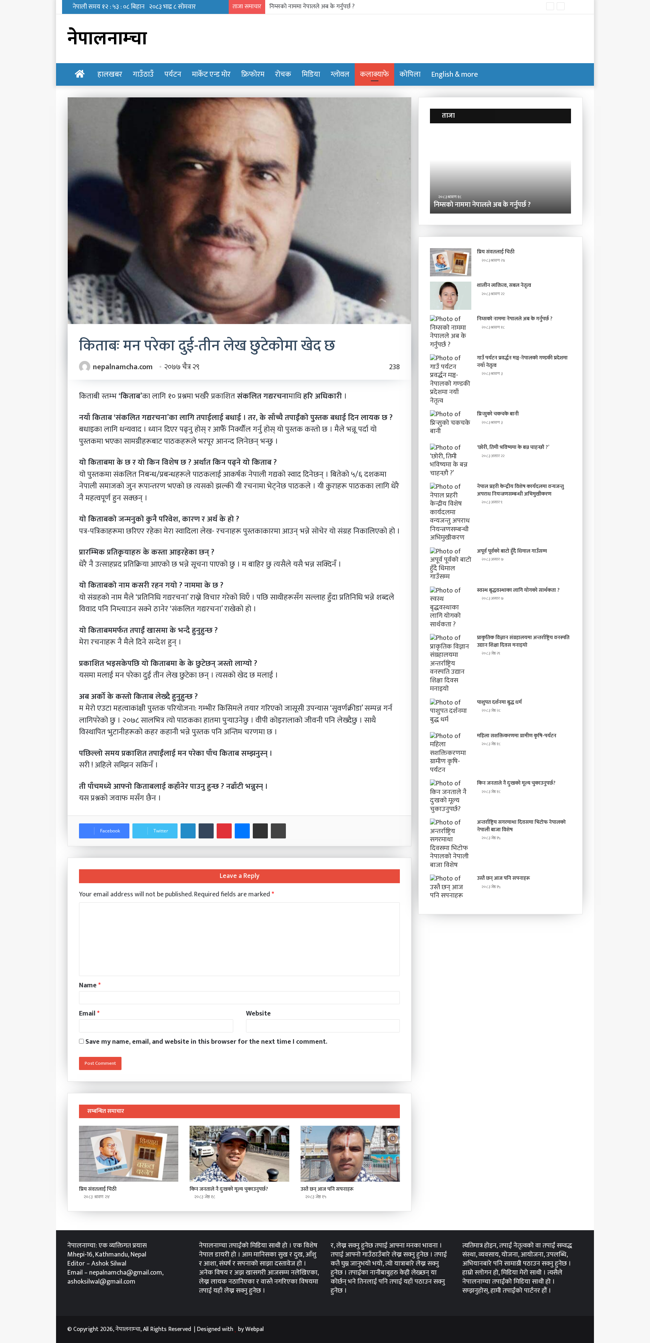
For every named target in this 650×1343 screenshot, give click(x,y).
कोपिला (410, 74)
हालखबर (109, 74)
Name (90, 985)
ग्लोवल (340, 74)
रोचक (283, 74)
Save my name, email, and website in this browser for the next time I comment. (206, 1041)
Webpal (254, 1329)
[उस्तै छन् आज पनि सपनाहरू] (350, 1154)
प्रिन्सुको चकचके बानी (498, 413)
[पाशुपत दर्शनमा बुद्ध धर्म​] (450, 713)
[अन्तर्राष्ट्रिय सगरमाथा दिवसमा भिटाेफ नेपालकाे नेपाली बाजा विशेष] (450, 844)
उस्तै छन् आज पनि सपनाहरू (327, 1189)
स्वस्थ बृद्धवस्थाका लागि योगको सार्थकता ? (518, 590)
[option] (513, 172)
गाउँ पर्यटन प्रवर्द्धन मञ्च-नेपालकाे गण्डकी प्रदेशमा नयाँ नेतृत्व (332, 7)
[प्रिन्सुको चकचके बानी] (450, 424)
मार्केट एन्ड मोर (211, 74)
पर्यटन (172, 74)
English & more (454, 74)
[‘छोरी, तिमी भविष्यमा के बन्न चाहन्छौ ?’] (450, 460)
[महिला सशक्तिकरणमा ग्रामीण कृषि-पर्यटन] (450, 753)
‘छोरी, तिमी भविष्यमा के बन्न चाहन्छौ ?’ (513, 447)
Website (258, 1013)
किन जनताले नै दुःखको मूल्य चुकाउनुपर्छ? (229, 1189)
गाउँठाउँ (143, 74)
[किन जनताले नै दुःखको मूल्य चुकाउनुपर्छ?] (239, 1154)
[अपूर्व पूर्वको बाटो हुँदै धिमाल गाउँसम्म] (450, 564)
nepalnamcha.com (123, 367)
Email (89, 1013)
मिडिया (311, 74)
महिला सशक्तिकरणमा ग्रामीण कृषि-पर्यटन (516, 735)
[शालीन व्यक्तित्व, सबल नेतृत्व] (450, 296)
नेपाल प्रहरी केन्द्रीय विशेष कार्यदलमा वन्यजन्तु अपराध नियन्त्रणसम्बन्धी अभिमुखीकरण (520, 490)
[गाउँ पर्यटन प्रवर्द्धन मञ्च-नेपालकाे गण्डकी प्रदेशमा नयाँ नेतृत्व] (450, 379)
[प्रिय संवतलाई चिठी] (128, 1154)
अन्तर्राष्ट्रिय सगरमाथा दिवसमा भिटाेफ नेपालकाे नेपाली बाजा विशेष (521, 826)
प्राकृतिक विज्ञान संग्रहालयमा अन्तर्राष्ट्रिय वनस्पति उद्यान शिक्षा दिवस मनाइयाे (523, 641)
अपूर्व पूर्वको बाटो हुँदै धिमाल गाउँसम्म (512, 551)
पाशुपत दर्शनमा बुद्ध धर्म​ (499, 702)
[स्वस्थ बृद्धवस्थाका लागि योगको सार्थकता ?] (450, 608)
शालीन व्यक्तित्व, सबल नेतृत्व (504, 285)
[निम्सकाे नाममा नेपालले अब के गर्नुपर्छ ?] (450, 332)
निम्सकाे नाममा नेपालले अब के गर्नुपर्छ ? (515, 318)
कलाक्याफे (374, 74)
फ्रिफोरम (252, 74)
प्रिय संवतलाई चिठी (98, 1189)
